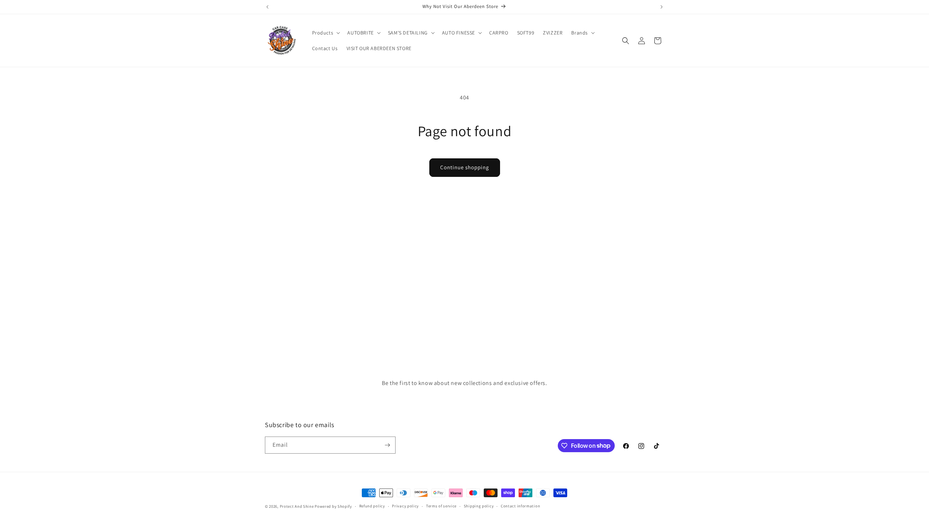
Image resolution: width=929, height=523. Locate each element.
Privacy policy (405, 505)
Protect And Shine (297, 506)
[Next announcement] (662, 7)
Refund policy (372, 505)
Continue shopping (464, 167)
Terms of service (441, 505)
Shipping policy (479, 505)
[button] (325, 32)
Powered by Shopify (333, 506)
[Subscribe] (387, 445)
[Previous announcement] (267, 7)
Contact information (520, 505)
